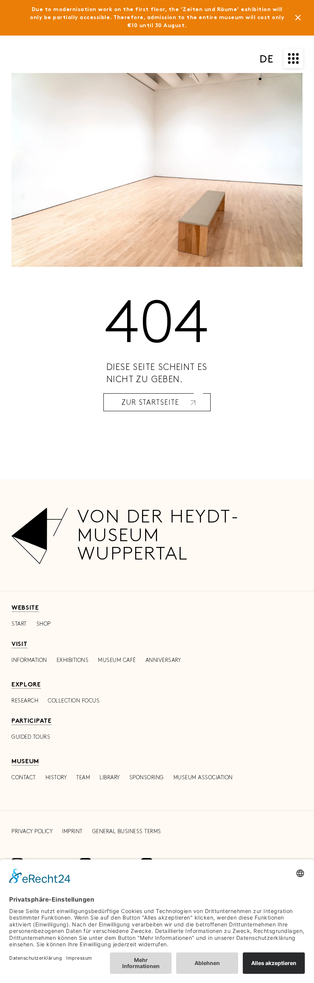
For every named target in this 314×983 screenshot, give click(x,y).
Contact (23, 777)
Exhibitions (73, 660)
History (56, 777)
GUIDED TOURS (30, 737)
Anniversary (163, 660)
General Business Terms (126, 831)
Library (110, 777)
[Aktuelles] (298, 19)
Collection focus (74, 700)
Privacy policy (31, 831)
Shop (43, 623)
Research (24, 700)
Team (83, 777)
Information (29, 660)
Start (19, 623)
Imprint (72, 831)
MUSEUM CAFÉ (117, 660)
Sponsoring (146, 777)
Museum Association (203, 777)
